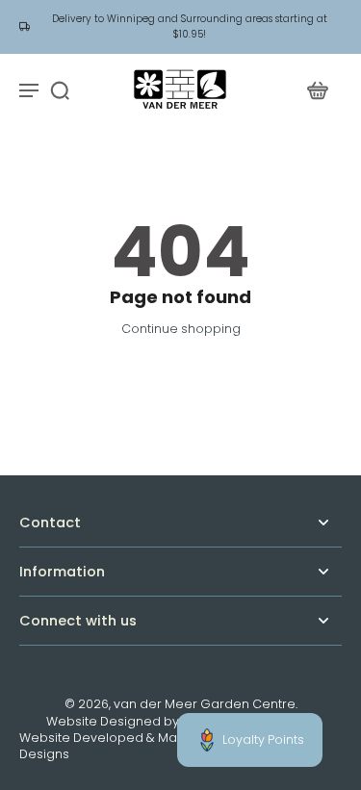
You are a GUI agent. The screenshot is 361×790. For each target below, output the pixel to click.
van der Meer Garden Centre (205, 704)
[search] (60, 89)
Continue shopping (181, 328)
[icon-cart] (317, 89)
